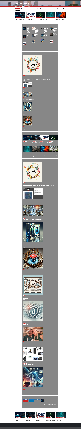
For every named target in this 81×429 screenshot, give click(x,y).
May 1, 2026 (50, 20)
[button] (65, 6)
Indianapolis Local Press (22, 3)
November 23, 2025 (60, 20)
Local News (19, 6)
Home (16, 6)
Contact (29, 6)
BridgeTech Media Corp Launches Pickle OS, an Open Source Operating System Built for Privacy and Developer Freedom (40, 19)
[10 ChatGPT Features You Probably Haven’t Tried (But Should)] (42, 35)
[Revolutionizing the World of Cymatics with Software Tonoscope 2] (33, 35)
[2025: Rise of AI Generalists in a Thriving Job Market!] (33, 41)
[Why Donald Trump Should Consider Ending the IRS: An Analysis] (51, 41)
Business (23, 97)
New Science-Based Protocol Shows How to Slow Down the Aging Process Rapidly (60, 19)
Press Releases (23, 6)
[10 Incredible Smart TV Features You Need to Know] (42, 40)
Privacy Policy (24, 323)
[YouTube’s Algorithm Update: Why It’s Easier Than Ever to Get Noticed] (27, 120)
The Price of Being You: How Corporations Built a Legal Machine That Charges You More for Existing (30, 420)
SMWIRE (47, 20)
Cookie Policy (24, 295)
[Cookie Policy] (33, 284)
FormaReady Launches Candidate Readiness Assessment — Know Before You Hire (30, 8)
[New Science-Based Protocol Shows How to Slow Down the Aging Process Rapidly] (61, 15)
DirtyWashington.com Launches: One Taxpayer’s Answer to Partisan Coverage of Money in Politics (51, 8)
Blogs (26, 417)
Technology (26, 141)
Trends (26, 6)
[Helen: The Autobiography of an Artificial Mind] (50, 15)
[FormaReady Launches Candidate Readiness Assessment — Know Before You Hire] (20, 15)
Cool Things (24, 363)
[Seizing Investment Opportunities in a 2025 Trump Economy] (33, 377)
